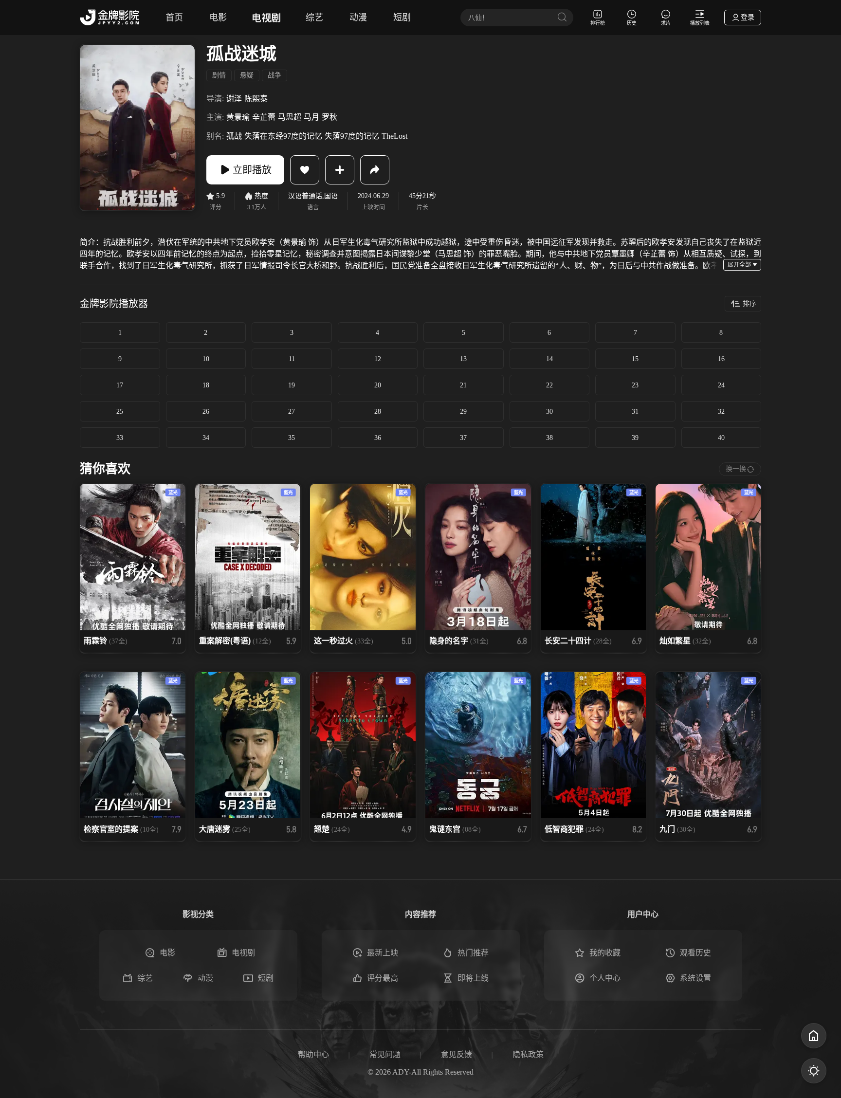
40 (721, 437)
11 (292, 359)
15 (635, 359)
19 (291, 385)
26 (205, 411)
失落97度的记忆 (352, 136)
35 (291, 437)
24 (721, 385)
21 (463, 385)
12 (377, 359)
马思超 (289, 117)
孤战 (234, 136)
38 (549, 437)
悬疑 (247, 75)
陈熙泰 (256, 98)
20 (377, 385)
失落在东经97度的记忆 (283, 136)
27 (291, 411)
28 (377, 411)
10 (205, 359)
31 (635, 411)
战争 (274, 75)
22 (549, 385)
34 (205, 437)
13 (463, 359)
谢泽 (234, 98)
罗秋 (329, 117)
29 (463, 411)
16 (721, 359)
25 (119, 411)
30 (549, 411)
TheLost (394, 136)
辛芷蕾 (263, 117)
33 (119, 437)
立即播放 (252, 170)
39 (635, 437)
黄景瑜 (238, 117)
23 (635, 385)
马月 (311, 117)
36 (377, 437)
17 (119, 385)
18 (205, 385)
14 (549, 359)
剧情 (219, 75)
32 (721, 411)
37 (463, 437)
